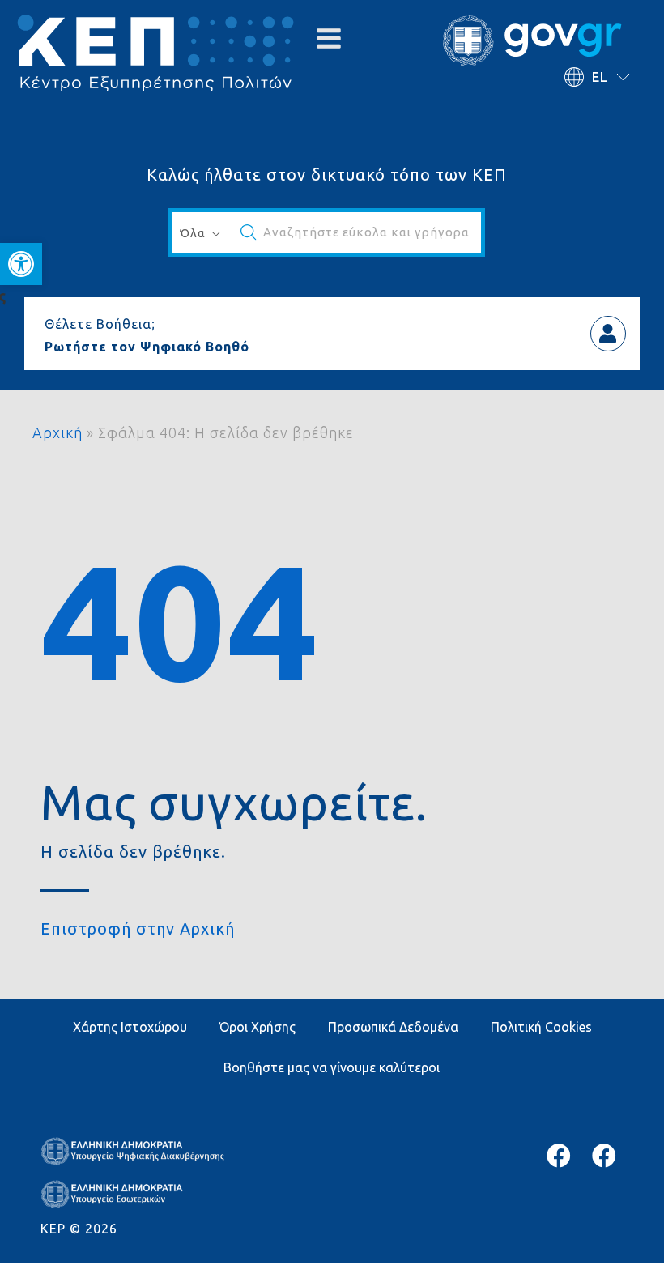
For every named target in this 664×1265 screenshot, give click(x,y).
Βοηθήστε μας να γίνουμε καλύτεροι (331, 1067)
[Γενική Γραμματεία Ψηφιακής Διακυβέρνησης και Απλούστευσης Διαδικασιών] (604, 1155)
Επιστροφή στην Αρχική (137, 928)
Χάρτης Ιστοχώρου (130, 1027)
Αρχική (57, 432)
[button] (21, 264)
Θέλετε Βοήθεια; (100, 324)
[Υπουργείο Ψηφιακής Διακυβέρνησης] (558, 1155)
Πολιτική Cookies (541, 1027)
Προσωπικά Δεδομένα (393, 1027)
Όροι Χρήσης (257, 1027)
